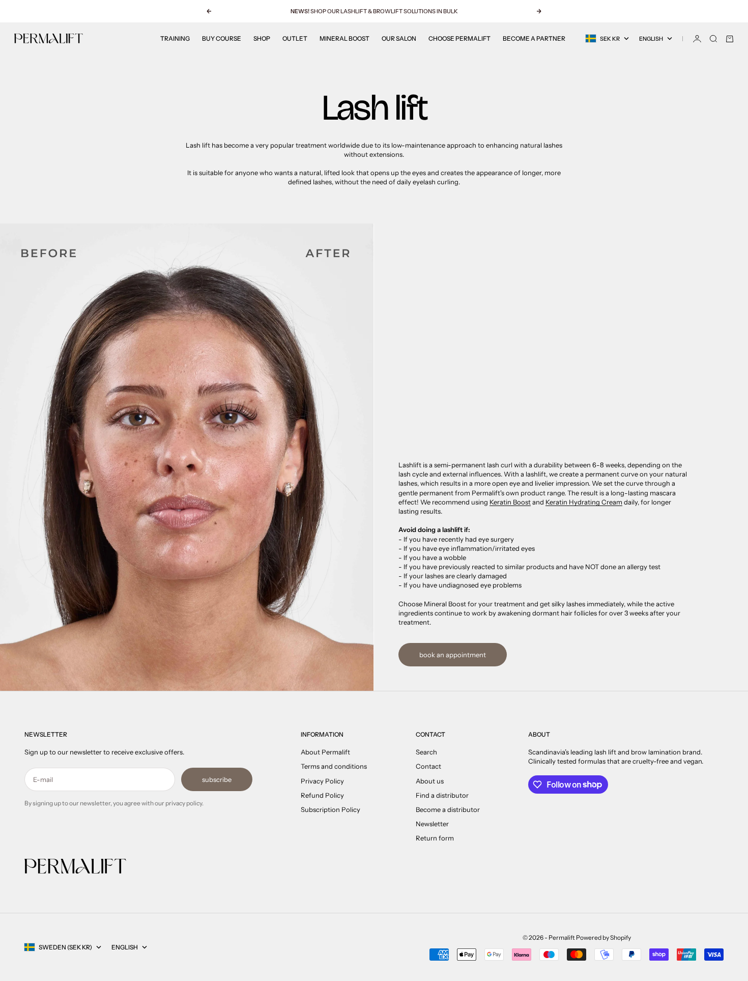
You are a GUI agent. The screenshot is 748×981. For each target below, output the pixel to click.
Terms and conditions (334, 766)
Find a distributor (442, 795)
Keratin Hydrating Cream (583, 502)
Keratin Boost (510, 502)
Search (426, 752)
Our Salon (399, 38)
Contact (428, 766)
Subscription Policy (330, 809)
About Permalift (325, 752)
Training (175, 38)
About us (430, 781)
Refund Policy (322, 795)
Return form (435, 838)
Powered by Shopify (603, 937)
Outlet (294, 38)
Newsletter (432, 824)
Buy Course (221, 38)
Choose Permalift (459, 38)
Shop (261, 38)
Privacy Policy (322, 781)
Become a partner (534, 38)
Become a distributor (448, 809)
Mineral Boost (344, 38)
